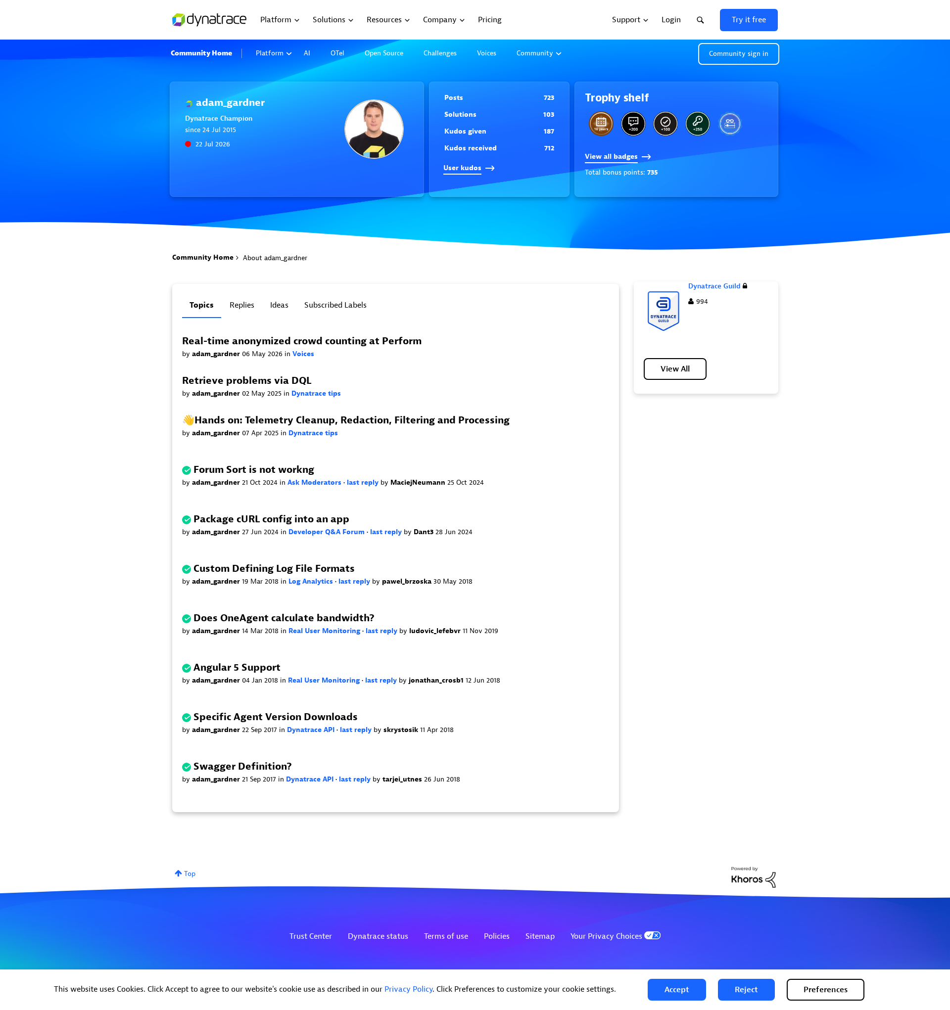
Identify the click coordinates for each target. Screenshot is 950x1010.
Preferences (826, 990)
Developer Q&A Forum (327, 532)
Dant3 (424, 532)
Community (535, 53)
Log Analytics (311, 581)
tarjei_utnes (403, 779)
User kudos (462, 168)
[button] (677, 990)
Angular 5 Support (237, 667)
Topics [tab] (202, 305)
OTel (337, 53)
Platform (270, 53)
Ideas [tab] (279, 305)
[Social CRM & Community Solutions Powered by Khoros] (753, 876)
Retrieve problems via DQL (246, 380)
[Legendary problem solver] (665, 123)
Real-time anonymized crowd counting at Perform (302, 341)
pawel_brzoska (407, 581)
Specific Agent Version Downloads (275, 717)
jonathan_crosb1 (437, 680)
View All (675, 369)
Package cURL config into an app (271, 519)
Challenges (440, 53)
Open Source (384, 53)
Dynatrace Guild (714, 286)
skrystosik (401, 730)
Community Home (201, 53)
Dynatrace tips (316, 393)
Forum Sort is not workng (253, 469)
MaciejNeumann (418, 482)
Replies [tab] (242, 305)
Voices (486, 53)
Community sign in (738, 53)
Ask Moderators (315, 482)
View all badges (611, 156)
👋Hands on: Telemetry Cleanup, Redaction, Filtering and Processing (346, 420)
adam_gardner (217, 354)
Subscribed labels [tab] (335, 305)
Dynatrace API (311, 730)
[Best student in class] (633, 123)
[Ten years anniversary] (601, 123)
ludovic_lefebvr (436, 631)
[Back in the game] (697, 123)
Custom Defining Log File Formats (274, 568)
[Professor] (729, 123)
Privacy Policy (408, 989)
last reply (363, 482)
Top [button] (189, 874)
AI (307, 53)
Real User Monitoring (325, 631)
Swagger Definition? (242, 766)
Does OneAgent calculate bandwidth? (284, 618)
